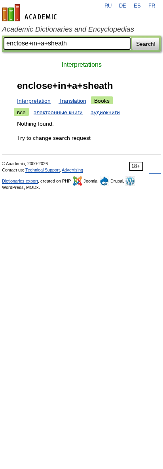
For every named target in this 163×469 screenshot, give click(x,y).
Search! (145, 44)
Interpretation (34, 101)
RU (108, 6)
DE (122, 6)
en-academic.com (30, 12)
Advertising (72, 170)
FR (151, 6)
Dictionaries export (20, 181)
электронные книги (58, 112)
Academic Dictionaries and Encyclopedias (68, 29)
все (21, 112)
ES (137, 6)
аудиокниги (105, 112)
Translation (72, 101)
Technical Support (42, 170)
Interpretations (82, 64)
